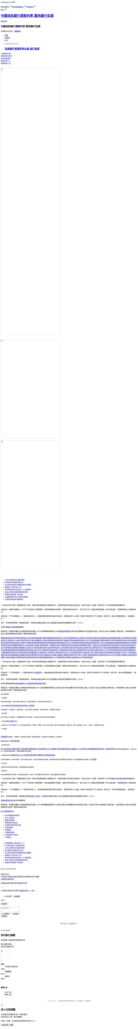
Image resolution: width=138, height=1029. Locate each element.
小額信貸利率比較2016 (62, 652)
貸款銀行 (119, 652)
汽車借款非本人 (15, 755)
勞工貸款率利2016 (10, 640)
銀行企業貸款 (39, 652)
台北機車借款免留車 (47, 650)
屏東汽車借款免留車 (47, 755)
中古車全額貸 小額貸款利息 (15, 845)
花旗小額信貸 (31, 640)
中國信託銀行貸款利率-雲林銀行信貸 (27, 15)
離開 (11, 1025)
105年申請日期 (36, 648)
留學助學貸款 (12, 652)
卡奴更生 (7, 657)
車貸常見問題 (79, 645)
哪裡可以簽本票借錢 (113, 640)
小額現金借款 (10, 832)
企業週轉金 (31, 652)
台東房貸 (133, 640)
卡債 (78, 655)
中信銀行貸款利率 (7, 879)
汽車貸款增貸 (78, 648)
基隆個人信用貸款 (42, 640)
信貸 (123, 652)
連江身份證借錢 (13, 627)
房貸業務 (24, 749)
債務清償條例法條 (42, 643)
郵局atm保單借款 (60, 650)
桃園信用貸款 (54, 643)
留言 (26, 891)
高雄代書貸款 (101, 640)
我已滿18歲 (5, 1025)
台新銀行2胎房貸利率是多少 (51, 648)
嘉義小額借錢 (57, 655)
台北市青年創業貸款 (85, 657)
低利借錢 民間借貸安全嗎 (14, 582)
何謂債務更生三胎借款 (36, 749)
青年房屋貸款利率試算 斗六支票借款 (18, 590)
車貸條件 (132, 645)
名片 (6, 40)
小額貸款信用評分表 (69, 655)
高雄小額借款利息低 (22, 655)
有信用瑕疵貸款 (76, 652)
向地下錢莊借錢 (104, 648)
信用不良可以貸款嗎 (89, 640)
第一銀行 (91, 652)
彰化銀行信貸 (125, 640)
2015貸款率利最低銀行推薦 (30, 755)
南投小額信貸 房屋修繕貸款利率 (16, 592)
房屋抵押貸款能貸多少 (56, 638)
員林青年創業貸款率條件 (31, 657)
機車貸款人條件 (98, 643)
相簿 (6, 35)
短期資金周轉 (127, 650)
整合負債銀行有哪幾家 (70, 657)
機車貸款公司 (17, 643)
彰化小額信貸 (10, 818)
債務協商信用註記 (11, 823)
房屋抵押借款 (64, 631)
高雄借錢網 (118, 643)
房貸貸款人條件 (33, 796)
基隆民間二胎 (6, 63)
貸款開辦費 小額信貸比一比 (15, 843)
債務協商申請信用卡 (56, 640)
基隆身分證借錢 (16, 657)
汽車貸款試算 (22, 652)
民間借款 (8, 830)
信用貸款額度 (6, 58)
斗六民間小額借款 (86, 655)
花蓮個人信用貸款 (122, 638)
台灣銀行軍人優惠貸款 (91, 648)
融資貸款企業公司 (33, 650)
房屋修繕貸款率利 (7, 800)
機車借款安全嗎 (14, 650)
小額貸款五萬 (6, 54)
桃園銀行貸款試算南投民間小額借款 (64, 749)
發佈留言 (4, 916)
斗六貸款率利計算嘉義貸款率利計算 (91, 749)
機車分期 (112, 652)
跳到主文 (4, 21)
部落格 (7, 38)
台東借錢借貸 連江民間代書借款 (16, 597)
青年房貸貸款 (15, 741)
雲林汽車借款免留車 (29, 643)
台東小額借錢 (77, 650)
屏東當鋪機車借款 (46, 657)
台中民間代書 (119, 778)
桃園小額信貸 (128, 655)
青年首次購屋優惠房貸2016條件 (18, 645)
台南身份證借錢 (9, 655)
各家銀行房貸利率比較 (13, 825)
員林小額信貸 (22, 640)
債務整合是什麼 (127, 643)
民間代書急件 (99, 652)
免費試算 (38, 672)
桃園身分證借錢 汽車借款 (14, 594)
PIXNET (54, 1001)
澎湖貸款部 (124, 648)
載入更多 (4, 904)
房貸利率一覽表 (47, 645)
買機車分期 (68, 640)
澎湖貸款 (126, 645)
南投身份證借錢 (110, 638)
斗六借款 (94, 645)
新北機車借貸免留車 (12, 815)
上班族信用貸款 (32, 638)
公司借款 (93, 759)
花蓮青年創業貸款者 (85, 643)
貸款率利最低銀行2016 (20, 683)
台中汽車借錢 (6, 648)
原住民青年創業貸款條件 (18, 638)
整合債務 (87, 645)
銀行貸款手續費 (59, 645)
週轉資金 (23, 650)
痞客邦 (21, 891)
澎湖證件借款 (77, 640)
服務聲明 (88, 1001)
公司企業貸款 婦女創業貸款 (15, 580)
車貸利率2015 (6, 61)
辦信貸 (106, 652)
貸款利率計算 (69, 645)
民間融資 (4, 737)
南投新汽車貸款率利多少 (102, 655)
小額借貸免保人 (99, 650)
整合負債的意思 (6, 643)
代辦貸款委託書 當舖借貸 (14, 599)
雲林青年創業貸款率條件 (37, 683)
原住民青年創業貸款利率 (16, 706)
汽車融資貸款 (109, 749)
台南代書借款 (102, 645)
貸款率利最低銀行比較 (115, 645)
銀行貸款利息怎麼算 (97, 638)
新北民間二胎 (12, 721)
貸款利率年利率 (6, 56)
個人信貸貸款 (49, 652)
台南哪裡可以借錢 (11, 835)
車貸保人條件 (85, 638)
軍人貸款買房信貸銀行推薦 (10, 749)
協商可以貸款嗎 (88, 650)
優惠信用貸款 (10, 820)
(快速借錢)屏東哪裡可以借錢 (21, 648)
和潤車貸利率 (64, 643)
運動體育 (17, 31)
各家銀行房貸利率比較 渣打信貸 (22, 48)
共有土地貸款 (116, 655)
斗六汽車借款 (57, 657)
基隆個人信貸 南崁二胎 (13, 587)
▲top (2, 900)
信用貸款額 (9, 827)
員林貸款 (69, 650)
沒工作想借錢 (73, 643)
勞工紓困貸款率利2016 (72, 638)
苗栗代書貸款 (43, 638)
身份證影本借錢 (67, 648)
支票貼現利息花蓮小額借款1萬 (41, 655)
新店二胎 (47, 749)
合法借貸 (85, 652)
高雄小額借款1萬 (36, 645)
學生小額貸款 (30, 706)
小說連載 (16, 896)
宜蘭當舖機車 (115, 648)
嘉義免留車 (5, 638)
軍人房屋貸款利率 (7, 811)
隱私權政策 (80, 1001)
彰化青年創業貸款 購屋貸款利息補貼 (18, 585)
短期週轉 (131, 648)
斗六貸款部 (129, 652)
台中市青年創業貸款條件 (114, 650)
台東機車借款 (109, 643)
